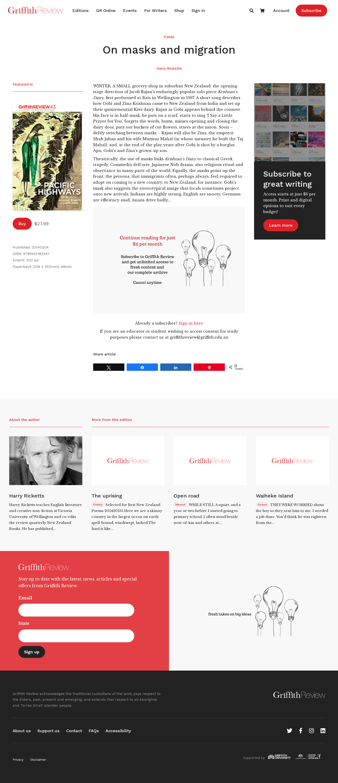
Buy (22, 223)
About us (22, 730)
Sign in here (190, 323)
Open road (186, 496)
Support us (48, 730)
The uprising (107, 496)
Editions (80, 10)
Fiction (262, 504)
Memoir (180, 504)
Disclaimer (38, 759)
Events (130, 10)
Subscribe (311, 10)
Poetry (97, 504)
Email (25, 597)
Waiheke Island (274, 496)
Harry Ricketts (169, 68)
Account (281, 10)
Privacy (18, 759)
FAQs (94, 730)
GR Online (106, 10)
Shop (179, 10)
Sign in (198, 10)
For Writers (155, 10)
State (23, 623)
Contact (74, 730)
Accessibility (118, 730)
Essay (169, 36)
